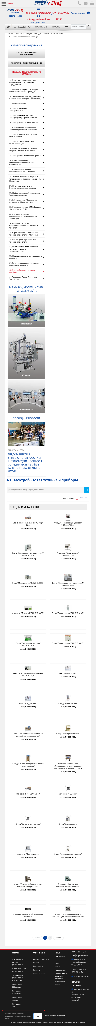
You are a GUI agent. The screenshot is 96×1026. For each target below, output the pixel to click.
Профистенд (41, 27)
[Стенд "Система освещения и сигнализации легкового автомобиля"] (68, 909)
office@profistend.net (38, 19)
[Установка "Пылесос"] (68, 788)
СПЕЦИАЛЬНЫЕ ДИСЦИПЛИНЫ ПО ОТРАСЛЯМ (17, 978)
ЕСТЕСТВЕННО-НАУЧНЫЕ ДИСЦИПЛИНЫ (17, 962)
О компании (39, 953)
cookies (7, 1018)
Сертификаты (38, 966)
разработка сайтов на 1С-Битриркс (53, 1015)
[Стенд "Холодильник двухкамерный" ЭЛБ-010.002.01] (28, 547)
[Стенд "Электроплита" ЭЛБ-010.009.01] (68, 638)
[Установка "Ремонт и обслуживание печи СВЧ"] (28, 909)
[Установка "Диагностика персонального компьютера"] (68, 879)
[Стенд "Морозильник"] (68, 698)
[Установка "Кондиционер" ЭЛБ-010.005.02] (68, 547)
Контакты (36, 970)
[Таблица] (81, 499)
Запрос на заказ (39, 974)
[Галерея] (77, 499)
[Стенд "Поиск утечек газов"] (68, 728)
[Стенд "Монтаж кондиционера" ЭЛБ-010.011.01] (68, 517)
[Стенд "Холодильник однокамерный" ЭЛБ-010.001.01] (28, 668)
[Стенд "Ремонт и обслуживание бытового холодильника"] (28, 879)
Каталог (22, 27)
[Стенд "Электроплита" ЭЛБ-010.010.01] (68, 608)
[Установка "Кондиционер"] (28, 848)
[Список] (86, 499)
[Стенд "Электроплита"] (68, 818)
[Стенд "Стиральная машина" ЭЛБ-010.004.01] (28, 638)
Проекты (56, 27)
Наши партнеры (60, 954)
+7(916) (74, 969)
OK (38, 1016)
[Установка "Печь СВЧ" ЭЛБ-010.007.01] (28, 608)
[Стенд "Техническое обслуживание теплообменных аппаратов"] (28, 728)
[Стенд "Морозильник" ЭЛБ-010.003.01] (28, 577)
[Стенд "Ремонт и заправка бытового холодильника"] (28, 758)
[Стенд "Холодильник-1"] (68, 668)
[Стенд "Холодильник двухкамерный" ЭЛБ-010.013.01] (68, 577)
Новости (58, 963)
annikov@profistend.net (38, 13)
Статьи (57, 967)
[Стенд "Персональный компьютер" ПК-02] (28, 517)
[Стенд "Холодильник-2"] (28, 698)
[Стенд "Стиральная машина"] (28, 818)
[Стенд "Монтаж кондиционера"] (68, 848)
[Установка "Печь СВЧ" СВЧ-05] (28, 788)
